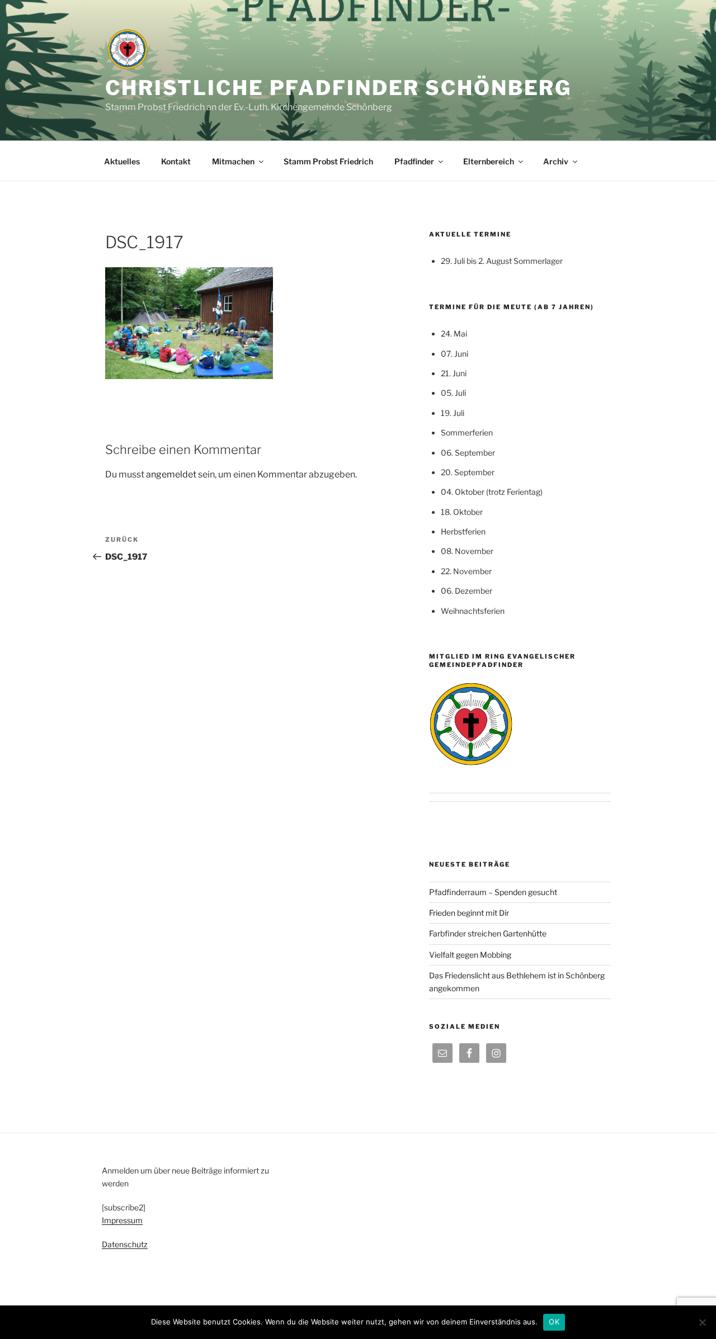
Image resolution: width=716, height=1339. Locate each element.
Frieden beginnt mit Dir (469, 912)
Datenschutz (125, 1244)
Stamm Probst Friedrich (328, 161)
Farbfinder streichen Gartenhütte (488, 933)
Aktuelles (122, 161)
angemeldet (171, 474)
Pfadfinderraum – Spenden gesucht (493, 892)
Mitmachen (233, 161)
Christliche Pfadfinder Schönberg (338, 87)
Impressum (122, 1220)
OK (554, 1321)
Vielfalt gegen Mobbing (470, 954)
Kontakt (176, 161)
